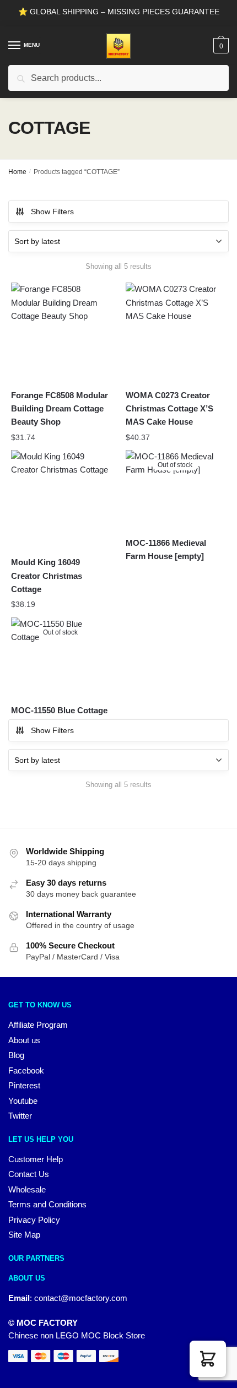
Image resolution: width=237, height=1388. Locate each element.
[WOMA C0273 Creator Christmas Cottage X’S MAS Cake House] (175, 332)
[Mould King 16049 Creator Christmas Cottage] (60, 499)
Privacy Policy (34, 1219)
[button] (208, 1359)
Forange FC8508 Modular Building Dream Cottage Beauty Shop (59, 409)
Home (17, 172)
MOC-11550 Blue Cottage (59, 710)
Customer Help (35, 1159)
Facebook (26, 1070)
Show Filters (52, 211)
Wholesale (27, 1189)
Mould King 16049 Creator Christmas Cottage (46, 575)
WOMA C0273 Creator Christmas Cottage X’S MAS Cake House (169, 409)
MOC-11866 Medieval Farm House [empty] (166, 549)
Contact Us (28, 1174)
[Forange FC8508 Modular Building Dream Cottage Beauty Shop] (60, 332)
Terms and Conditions (47, 1204)
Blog (16, 1055)
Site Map (24, 1234)
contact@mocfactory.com (80, 1298)
